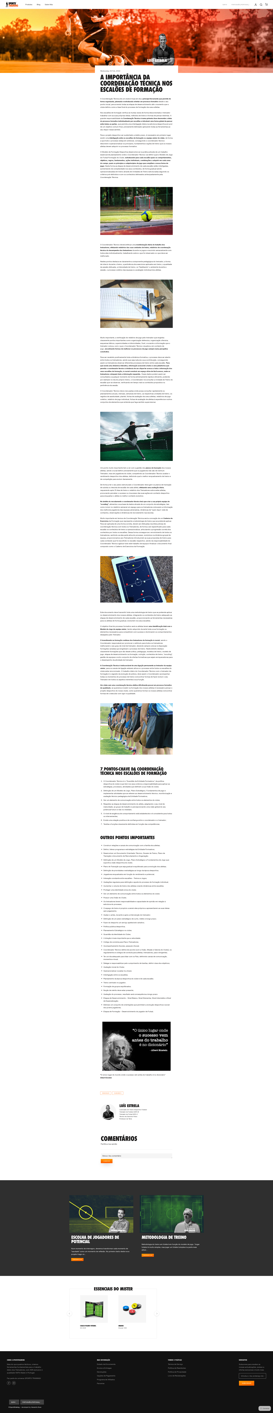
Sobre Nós (49, 4)
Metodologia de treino (164, 1237)
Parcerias (100, 1383)
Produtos (28, 4)
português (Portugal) (240, 5)
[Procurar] (261, 4)
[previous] (69, 1313)
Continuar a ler (77, 1259)
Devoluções (101, 1372)
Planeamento (117, 1093)
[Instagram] (14, 1382)
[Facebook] (9, 1382)
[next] (156, 1313)
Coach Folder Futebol (88, 1326)
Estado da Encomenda (106, 1364)
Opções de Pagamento (106, 1375)
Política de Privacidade (177, 1372)
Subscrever (246, 1383)
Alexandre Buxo (36, 1407)
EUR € (225, 5)
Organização (105, 1093)
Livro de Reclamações (177, 1375)
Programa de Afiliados (106, 1379)
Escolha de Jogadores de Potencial (95, 1239)
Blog (38, 4)
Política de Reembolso (177, 1368)
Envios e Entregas (104, 1368)
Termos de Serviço (175, 1364)
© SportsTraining (14, 1407)
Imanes (121, 1326)
